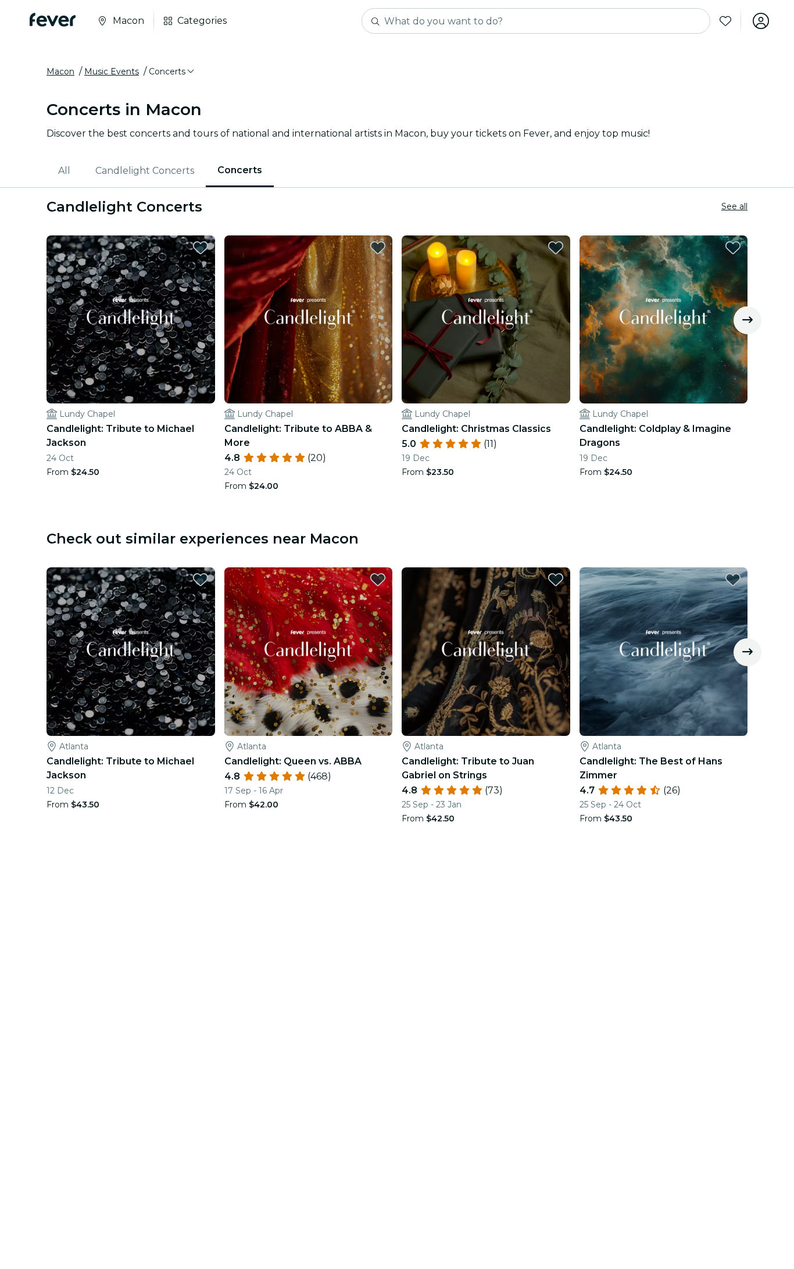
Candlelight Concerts (144, 170)
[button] (172, 71)
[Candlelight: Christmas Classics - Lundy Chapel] (486, 319)
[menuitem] (65, 171)
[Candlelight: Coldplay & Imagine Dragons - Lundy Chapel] (664, 319)
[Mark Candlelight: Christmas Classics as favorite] (555, 247)
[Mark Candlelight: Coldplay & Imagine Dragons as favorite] (733, 247)
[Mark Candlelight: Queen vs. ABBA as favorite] (377, 579)
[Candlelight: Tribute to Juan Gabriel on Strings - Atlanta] (486, 651)
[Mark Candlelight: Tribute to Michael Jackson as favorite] (200, 247)
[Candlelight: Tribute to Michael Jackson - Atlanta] (131, 651)
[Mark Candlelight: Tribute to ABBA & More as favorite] (377, 247)
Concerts (239, 170)
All (64, 170)
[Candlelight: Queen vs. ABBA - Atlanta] (308, 651)
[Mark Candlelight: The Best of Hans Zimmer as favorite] (733, 579)
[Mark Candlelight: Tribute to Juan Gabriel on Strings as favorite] (555, 579)
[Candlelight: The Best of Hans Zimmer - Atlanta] (664, 651)
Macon (60, 71)
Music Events (111, 71)
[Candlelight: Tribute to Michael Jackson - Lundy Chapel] (131, 319)
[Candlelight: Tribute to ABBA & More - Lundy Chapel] (308, 319)
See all (734, 206)
